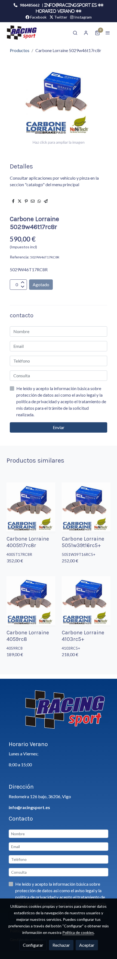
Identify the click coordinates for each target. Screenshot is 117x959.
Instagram (82, 17)
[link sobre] (58, 713)
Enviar (58, 427)
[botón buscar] (75, 32)
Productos (19, 50)
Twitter (60, 17)
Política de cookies (78, 932)
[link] (21, 32)
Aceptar (86, 945)
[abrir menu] (108, 32)
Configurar (33, 945)
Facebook (38, 17)
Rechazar (61, 945)
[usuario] (86, 32)
